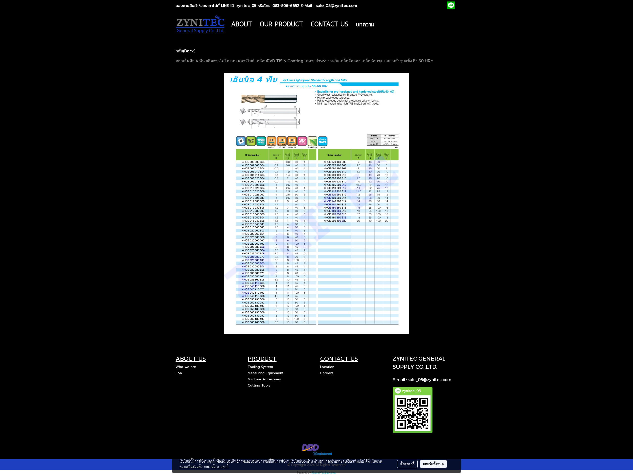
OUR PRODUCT (281, 24)
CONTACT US (329, 24)
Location (327, 366)
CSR (179, 373)
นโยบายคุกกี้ (219, 466)
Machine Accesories (264, 379)
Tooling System (260, 366)
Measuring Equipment (266, 373)
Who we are (186, 366)
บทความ (365, 24)
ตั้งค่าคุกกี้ (407, 464)
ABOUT (241, 24)
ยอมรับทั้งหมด (433, 464)
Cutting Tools (259, 385)
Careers (326, 373)
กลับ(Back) (185, 50)
